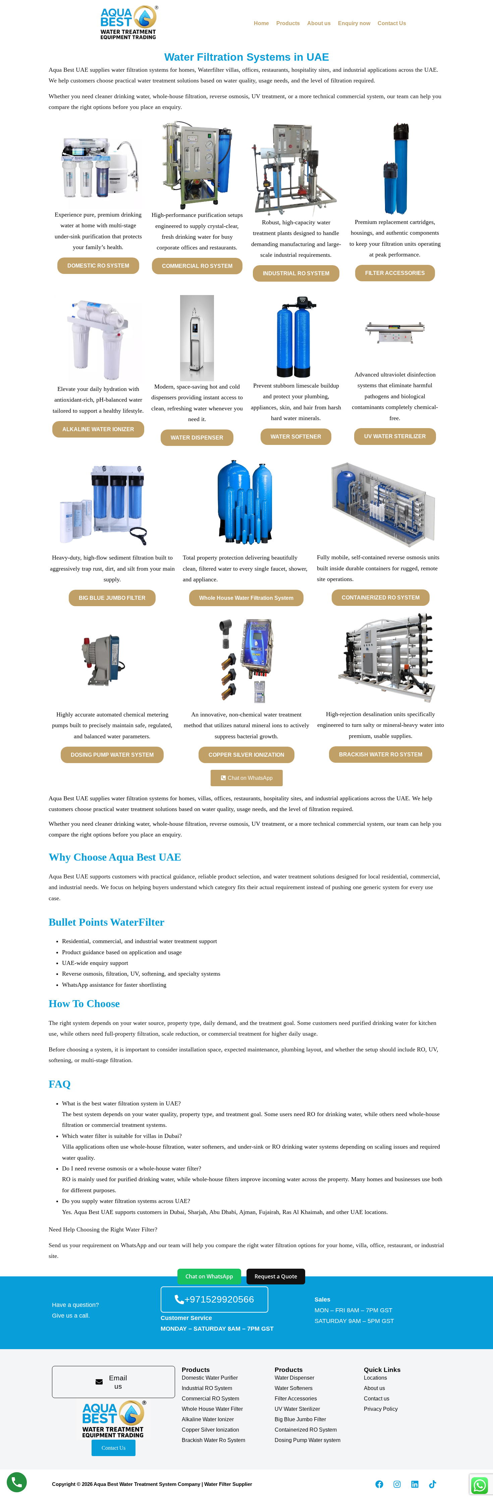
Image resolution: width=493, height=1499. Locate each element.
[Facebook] (379, 1484)
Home (261, 23)
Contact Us (392, 23)
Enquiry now (354, 23)
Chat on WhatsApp (209, 1276)
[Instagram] (397, 1484)
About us (319, 23)
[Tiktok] (433, 1484)
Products (288, 23)
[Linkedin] (415, 1484)
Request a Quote (276, 1276)
